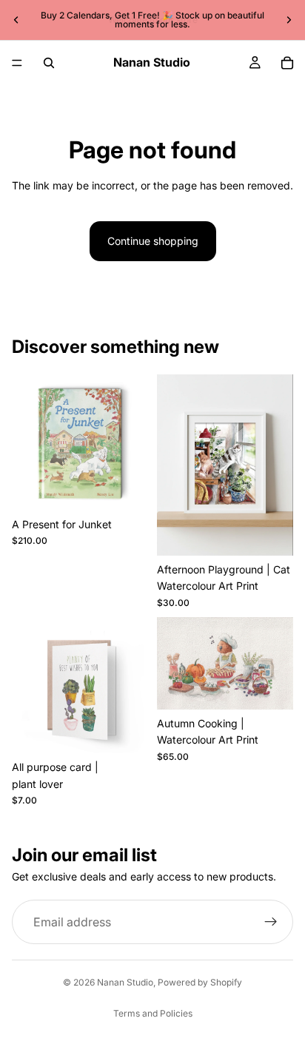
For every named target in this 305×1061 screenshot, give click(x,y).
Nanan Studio (125, 982)
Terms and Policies (152, 1013)
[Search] (49, 63)
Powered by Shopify (200, 982)
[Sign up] (270, 921)
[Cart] (287, 63)
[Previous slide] (16, 20)
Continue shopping (152, 241)
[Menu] (17, 63)
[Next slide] (288, 20)
